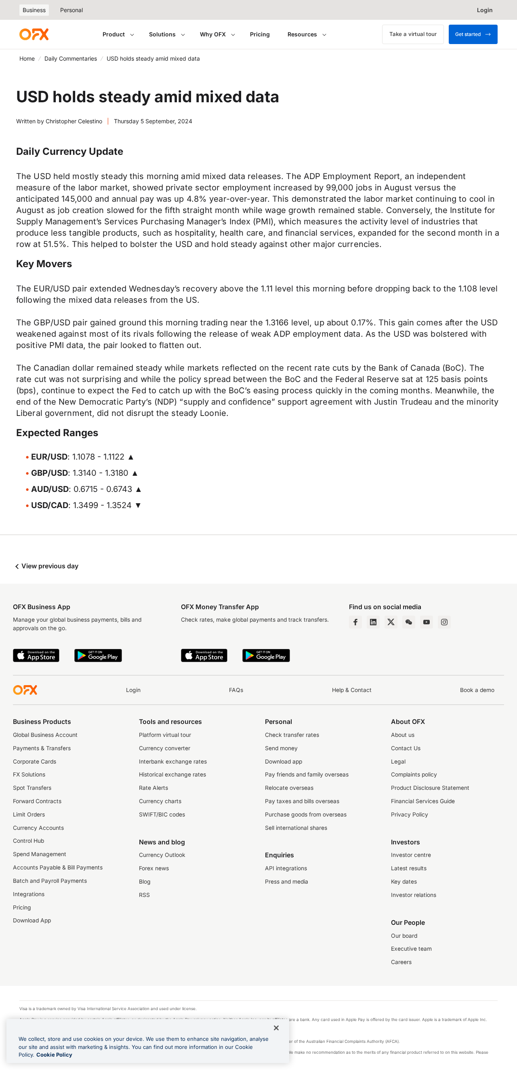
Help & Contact (352, 690)
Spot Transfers (32, 788)
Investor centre (411, 855)
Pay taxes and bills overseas (302, 801)
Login (133, 690)
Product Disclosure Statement (430, 788)
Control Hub (28, 841)
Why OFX (213, 34)
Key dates (404, 881)
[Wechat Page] (408, 622)
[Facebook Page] (355, 622)
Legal (398, 761)
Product (114, 34)
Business (34, 9)
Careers (401, 962)
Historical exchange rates (172, 774)
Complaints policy (414, 774)
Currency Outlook (162, 855)
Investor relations (413, 895)
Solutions (162, 34)
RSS (144, 895)
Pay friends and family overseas (307, 774)
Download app (283, 761)
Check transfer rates (292, 735)
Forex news (154, 868)
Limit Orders (29, 814)
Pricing (260, 34)
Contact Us (405, 748)
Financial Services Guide (423, 801)
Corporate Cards (34, 761)
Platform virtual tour (165, 735)
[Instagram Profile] (444, 622)
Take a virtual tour (413, 34)
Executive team (411, 948)
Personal (71, 9)
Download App (32, 920)
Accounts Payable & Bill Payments (58, 867)
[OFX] (33, 34)
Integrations (28, 894)
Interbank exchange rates (173, 761)
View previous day (49, 566)
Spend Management (39, 854)
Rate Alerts (153, 788)
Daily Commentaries (70, 58)
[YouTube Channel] (426, 622)
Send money (281, 748)
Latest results (409, 868)
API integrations (286, 868)
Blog (145, 881)
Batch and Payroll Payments (50, 881)
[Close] (276, 1028)
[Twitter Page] (391, 622)
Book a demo (477, 690)
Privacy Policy (409, 814)
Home (27, 58)
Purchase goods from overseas (306, 814)
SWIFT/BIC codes (162, 814)
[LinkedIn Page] (373, 622)
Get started (468, 34)
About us (402, 735)
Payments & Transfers (42, 748)
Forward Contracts (37, 801)
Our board (404, 936)
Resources (302, 34)
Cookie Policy (54, 1054)
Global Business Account (45, 735)
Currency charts (160, 801)
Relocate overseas (289, 788)
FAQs (236, 690)
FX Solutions (29, 774)
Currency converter (164, 748)
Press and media (286, 881)
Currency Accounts (38, 828)
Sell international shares (296, 828)
